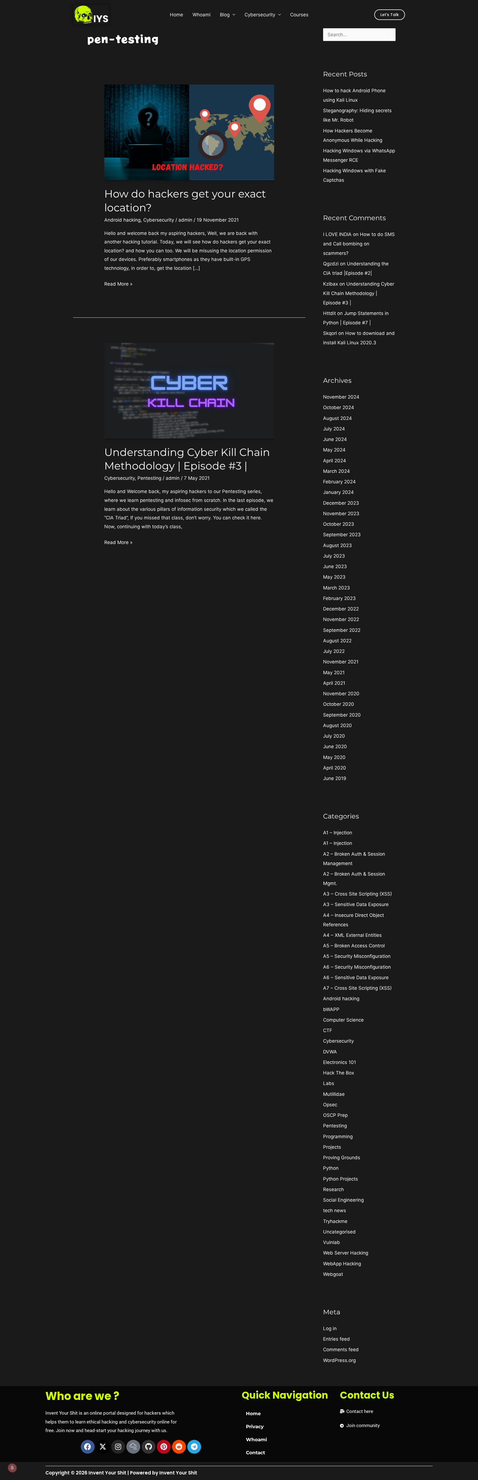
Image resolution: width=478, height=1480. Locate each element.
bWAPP (331, 1009)
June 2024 (335, 439)
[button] (389, 14)
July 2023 (334, 556)
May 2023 (334, 577)
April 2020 (334, 768)
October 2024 (338, 407)
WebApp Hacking (342, 1263)
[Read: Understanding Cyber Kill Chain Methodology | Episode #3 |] (189, 390)
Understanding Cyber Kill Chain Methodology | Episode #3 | (358, 293)
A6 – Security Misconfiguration (357, 967)
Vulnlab (331, 1242)
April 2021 (334, 683)
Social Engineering (343, 1200)
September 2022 (341, 630)
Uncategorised (339, 1232)
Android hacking (122, 220)
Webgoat (333, 1274)
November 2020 (341, 693)
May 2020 (334, 757)
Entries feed (336, 1339)
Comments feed (341, 1349)
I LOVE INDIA (337, 234)
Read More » (118, 283)
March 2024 (336, 471)
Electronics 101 (339, 1062)
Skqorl (330, 333)
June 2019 (334, 778)
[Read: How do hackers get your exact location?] (189, 132)
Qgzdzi (331, 263)
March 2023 (336, 588)
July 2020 (334, 736)
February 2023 (339, 598)
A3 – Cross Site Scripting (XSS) (357, 894)
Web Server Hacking (345, 1253)
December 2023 (341, 503)
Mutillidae (334, 1094)
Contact (255, 1452)
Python (331, 1168)
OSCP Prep (335, 1115)
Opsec (330, 1104)
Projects (332, 1147)
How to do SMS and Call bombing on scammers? (359, 244)
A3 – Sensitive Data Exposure (356, 904)
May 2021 (334, 672)
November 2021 (340, 662)
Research (333, 1189)
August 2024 (337, 418)
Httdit (329, 313)
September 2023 (342, 534)
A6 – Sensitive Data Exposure (356, 977)
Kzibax (330, 284)
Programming (338, 1136)
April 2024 (334, 460)
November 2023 (341, 513)
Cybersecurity (260, 14)
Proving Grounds (341, 1157)
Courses (299, 14)
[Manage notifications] (12, 1467)
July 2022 (334, 651)
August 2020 (337, 725)
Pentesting (149, 478)
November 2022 (341, 619)
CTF (327, 1030)
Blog (225, 14)
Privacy (255, 1426)
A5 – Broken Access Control (354, 945)
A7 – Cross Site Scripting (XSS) (357, 988)
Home (176, 14)
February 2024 (339, 481)
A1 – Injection (337, 832)
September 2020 (342, 715)
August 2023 (337, 545)
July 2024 (334, 429)
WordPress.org (339, 1360)
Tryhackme (335, 1221)
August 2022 (337, 640)
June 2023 (335, 566)
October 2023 (338, 524)
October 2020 (338, 704)
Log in (330, 1328)
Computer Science (343, 1020)
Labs (328, 1083)
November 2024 (341, 397)
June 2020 (335, 746)
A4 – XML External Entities (352, 935)
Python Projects (340, 1179)
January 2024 (338, 492)
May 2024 (334, 450)
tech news (334, 1210)
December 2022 (341, 609)
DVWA (330, 1052)
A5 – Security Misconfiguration (357, 956)
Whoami (202, 14)
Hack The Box (338, 1073)
